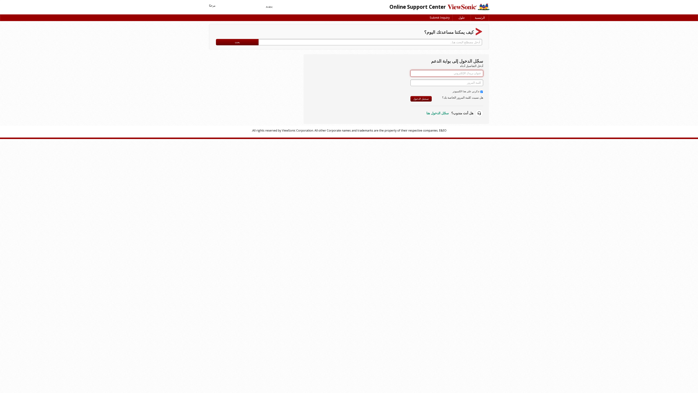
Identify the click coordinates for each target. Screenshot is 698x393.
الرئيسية (480, 18)
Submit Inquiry (440, 18)
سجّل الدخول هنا (437, 113)
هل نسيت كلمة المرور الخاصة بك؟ (462, 98)
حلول (461, 18)
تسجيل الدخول (421, 98)
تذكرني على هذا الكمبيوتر (466, 91)
